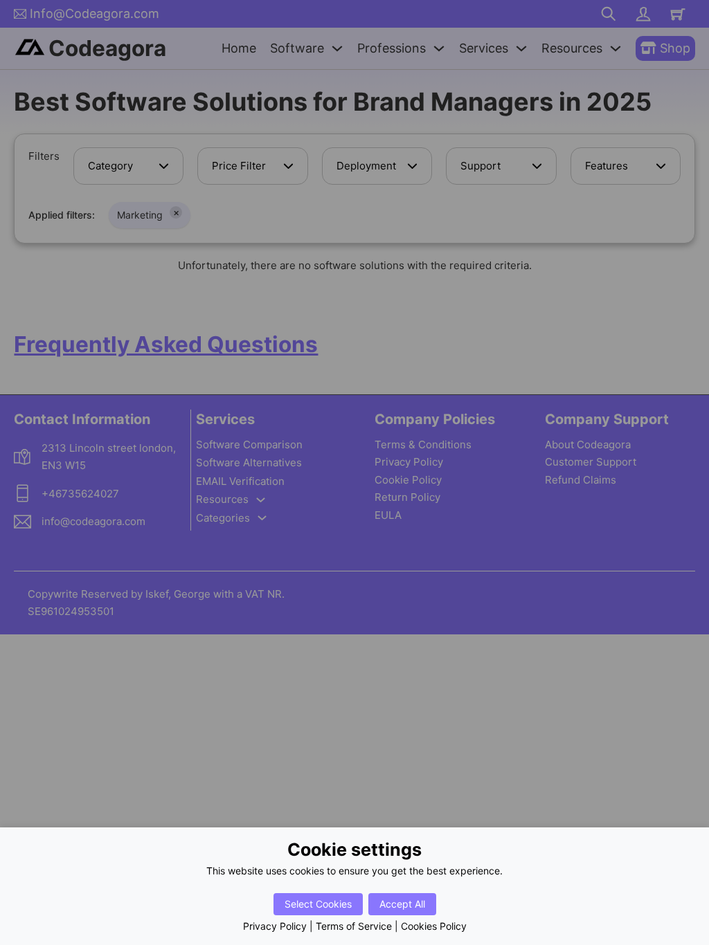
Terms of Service (354, 926)
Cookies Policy (434, 926)
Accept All (402, 904)
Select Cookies (318, 904)
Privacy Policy (275, 926)
